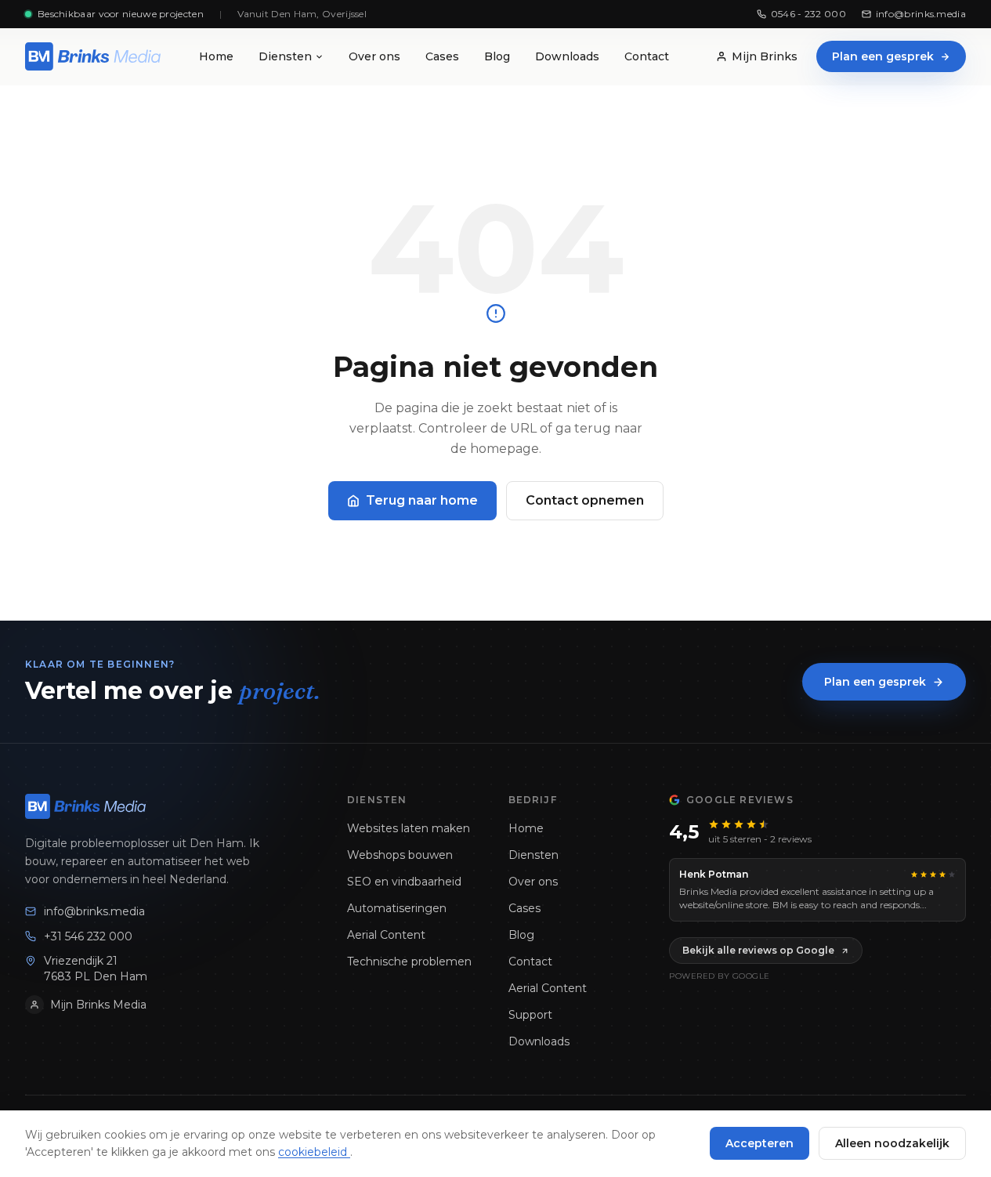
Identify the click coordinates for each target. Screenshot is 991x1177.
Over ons (374, 56)
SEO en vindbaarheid (404, 882)
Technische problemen (409, 961)
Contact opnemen (585, 500)
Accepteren (759, 1143)
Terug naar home (422, 500)
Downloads (567, 56)
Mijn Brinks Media (98, 1005)
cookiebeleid (314, 1152)
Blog (497, 56)
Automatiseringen (397, 908)
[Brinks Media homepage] (93, 56)
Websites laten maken (408, 828)
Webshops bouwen (400, 855)
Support (530, 1015)
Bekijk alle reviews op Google (758, 950)
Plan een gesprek (883, 56)
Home (216, 56)
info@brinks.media (921, 14)
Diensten (285, 56)
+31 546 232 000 (88, 936)
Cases (442, 56)
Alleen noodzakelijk (892, 1143)
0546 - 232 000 (808, 14)
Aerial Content (386, 935)
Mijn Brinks (765, 56)
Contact (646, 56)
